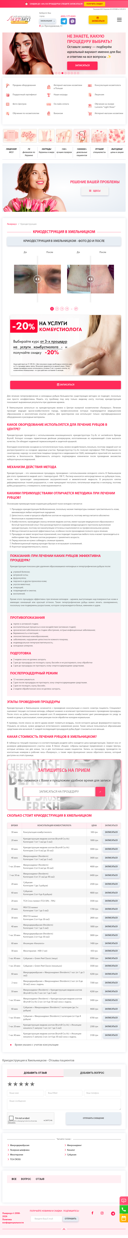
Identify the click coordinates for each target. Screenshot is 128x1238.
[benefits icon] (11, 136)
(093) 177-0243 (68, 16)
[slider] (37, 279)
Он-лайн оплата (61, 104)
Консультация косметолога (108, 85)
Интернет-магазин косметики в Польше (68, 87)
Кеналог (71, 1150)
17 (76, 309)
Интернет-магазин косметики (109, 113)
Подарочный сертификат (25, 95)
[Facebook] (92, 1213)
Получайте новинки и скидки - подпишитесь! (54, 1211)
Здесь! (97, 191)
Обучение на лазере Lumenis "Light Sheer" (105, 105)
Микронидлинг (74, 1145)
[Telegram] (113, 1215)
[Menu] (119, 19)
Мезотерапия (16, 1155)
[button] (50, 73)
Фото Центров (19, 104)
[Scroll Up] (64, 1229)
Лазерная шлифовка (20, 1150)
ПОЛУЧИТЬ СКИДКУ (94, 4)
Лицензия (99, 95)
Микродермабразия (19, 1145)
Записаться (98, 21)
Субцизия (71, 1155)
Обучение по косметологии (26, 113)
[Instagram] (102, 1213)
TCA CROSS (15, 1159)
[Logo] (20, 20)
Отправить (70, 1219)
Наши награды (60, 95)
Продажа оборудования (24, 85)
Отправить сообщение (93, 1118)
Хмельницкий (46, 21)
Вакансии (58, 113)
